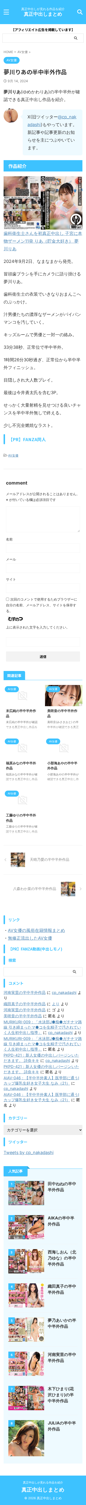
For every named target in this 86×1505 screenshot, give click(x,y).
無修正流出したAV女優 (30, 938)
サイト (11, 579)
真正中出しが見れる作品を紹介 (43, 1482)
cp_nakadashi (64, 992)
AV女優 (13, 455)
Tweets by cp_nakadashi (29, 1152)
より (55, 1003)
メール (11, 559)
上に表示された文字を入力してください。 (38, 627)
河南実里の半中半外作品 (25, 992)
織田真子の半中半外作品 (25, 1003)
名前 (9, 539)
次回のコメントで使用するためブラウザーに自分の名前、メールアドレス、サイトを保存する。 (41, 605)
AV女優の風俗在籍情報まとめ (36, 930)
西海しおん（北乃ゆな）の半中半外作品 (62, 1258)
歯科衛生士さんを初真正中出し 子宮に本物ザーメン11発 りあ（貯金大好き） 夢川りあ (43, 241)
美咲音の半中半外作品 (23, 1015)
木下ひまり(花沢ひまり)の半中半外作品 (61, 1394)
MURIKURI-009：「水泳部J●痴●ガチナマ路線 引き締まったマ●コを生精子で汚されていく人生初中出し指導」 (43, 1027)
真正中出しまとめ (43, 14)
